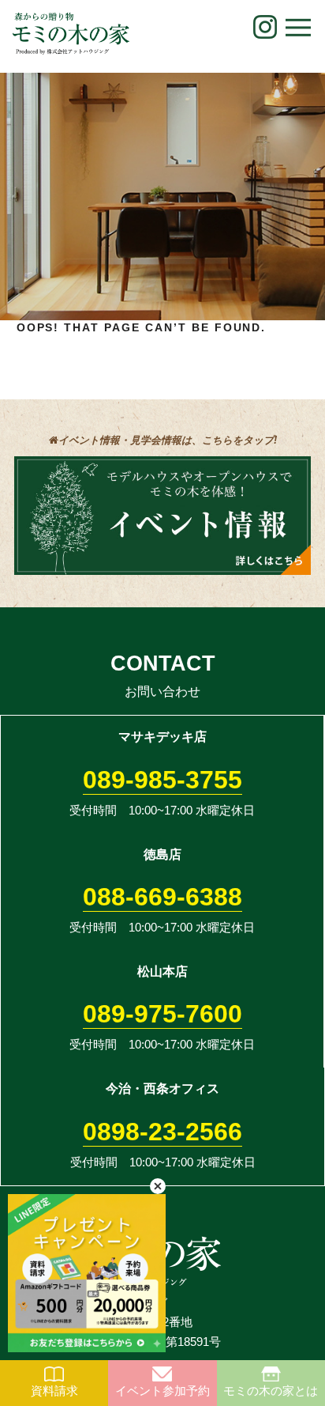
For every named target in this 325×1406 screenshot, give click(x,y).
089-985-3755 (162, 779)
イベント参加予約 (162, 1390)
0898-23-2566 (162, 1131)
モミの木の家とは (270, 1390)
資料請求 (54, 1390)
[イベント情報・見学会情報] (162, 564)
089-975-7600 (162, 1014)
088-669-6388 (162, 897)
